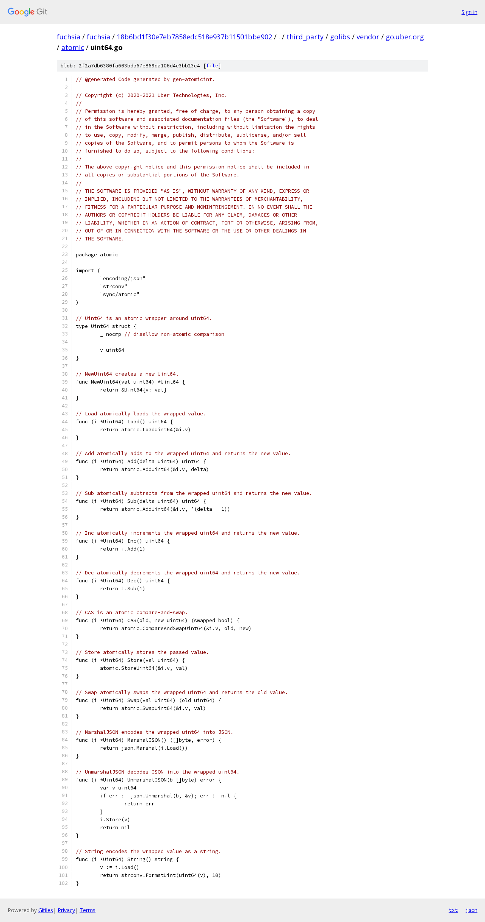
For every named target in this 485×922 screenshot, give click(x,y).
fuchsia (68, 36)
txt (453, 909)
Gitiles (45, 910)
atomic (72, 47)
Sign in (469, 12)
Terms (87, 910)
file (212, 65)
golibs (340, 36)
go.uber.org (405, 36)
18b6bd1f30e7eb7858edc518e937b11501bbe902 (194, 36)
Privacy (66, 910)
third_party (305, 36)
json (471, 909)
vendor (368, 36)
